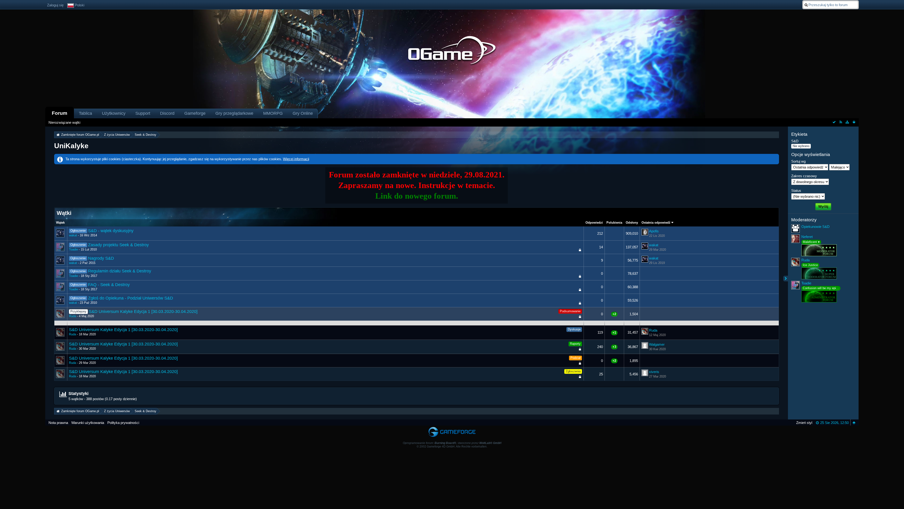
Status (796, 191)
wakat (73, 235)
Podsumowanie (570, 311)
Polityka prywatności (123, 423)
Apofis (654, 231)
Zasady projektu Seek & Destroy (118, 244)
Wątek (60, 222)
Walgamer (657, 344)
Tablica (85, 113)
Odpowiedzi (594, 222)
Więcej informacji (296, 159)
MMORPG (273, 113)
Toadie (73, 249)
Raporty (575, 343)
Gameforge (195, 113)
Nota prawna (58, 423)
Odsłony (632, 222)
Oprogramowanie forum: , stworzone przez (452, 443)
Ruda (72, 316)
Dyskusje (574, 329)
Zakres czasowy (804, 176)
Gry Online (303, 113)
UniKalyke (71, 146)
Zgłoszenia (573, 371)
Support (142, 113)
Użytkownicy (113, 113)
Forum (59, 113)
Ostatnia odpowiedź (656, 222)
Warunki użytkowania (87, 423)
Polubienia (614, 222)
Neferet (807, 237)
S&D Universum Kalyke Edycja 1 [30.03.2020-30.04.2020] (143, 311)
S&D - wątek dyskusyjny (110, 230)
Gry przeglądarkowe (234, 113)
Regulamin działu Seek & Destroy (119, 271)
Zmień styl (804, 423)
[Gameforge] (452, 428)
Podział (575, 358)
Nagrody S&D (101, 258)
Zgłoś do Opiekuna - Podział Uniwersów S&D (130, 298)
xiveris (654, 372)
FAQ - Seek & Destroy (109, 284)
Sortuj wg (798, 161)
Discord (167, 113)
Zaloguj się (55, 5)
